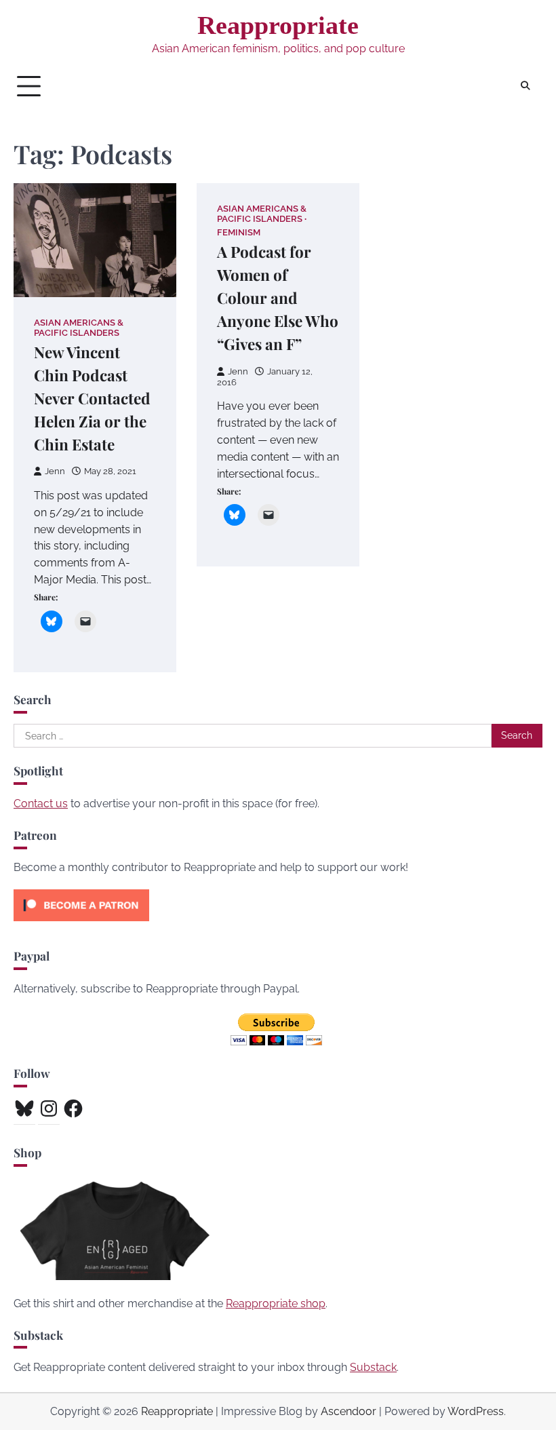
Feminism (238, 232)
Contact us (41, 803)
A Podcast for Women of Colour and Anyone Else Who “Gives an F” (277, 297)
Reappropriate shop (275, 1303)
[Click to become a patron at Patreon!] (81, 924)
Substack (373, 1367)
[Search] (525, 86)
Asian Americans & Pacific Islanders (78, 327)
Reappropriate (278, 25)
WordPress (476, 1411)
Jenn (55, 471)
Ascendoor (348, 1411)
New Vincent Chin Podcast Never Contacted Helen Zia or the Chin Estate (92, 398)
